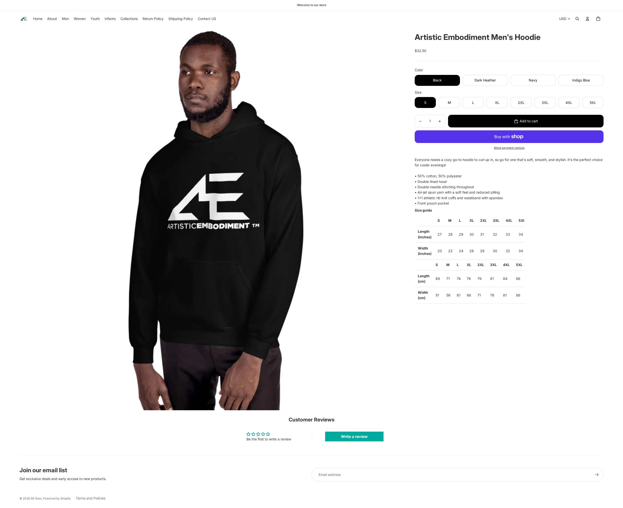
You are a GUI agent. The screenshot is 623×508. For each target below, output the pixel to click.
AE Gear (36, 498)
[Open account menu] (587, 18)
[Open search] (577, 18)
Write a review (354, 436)
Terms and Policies (90, 498)
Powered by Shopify (57, 498)
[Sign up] (596, 474)
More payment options (509, 148)
